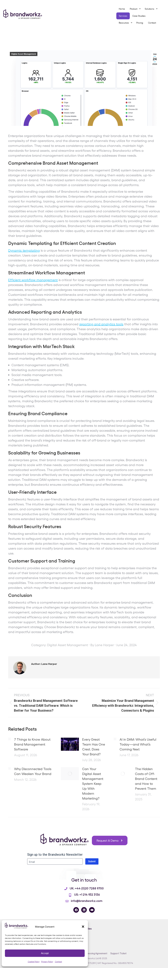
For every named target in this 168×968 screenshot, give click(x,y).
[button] (83, 926)
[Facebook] (76, 910)
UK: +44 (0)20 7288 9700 (87, 888)
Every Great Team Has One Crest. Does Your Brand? (93, 746)
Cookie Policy (34, 961)
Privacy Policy (47, 961)
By (102, 645)
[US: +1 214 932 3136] (70, 895)
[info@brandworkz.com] (67, 901)
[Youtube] (92, 910)
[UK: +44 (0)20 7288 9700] (65, 888)
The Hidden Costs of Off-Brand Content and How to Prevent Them (146, 778)
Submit (92, 861)
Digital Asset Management (23, 54)
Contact (58, 961)
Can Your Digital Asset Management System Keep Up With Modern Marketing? (92, 783)
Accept (45, 953)
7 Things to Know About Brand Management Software (32, 744)
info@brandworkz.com (86, 900)
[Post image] (9, 739)
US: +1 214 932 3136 (87, 894)
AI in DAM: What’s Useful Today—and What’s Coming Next (138, 744)
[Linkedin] (84, 910)
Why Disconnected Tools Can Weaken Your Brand (32, 771)
